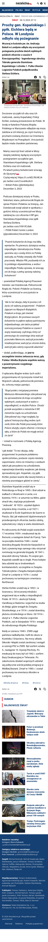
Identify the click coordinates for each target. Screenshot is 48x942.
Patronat (8, 923)
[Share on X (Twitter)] (40, 77)
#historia (36, 683)
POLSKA (19, 10)
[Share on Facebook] (35, 77)
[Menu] (3, 3)
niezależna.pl (6, 16)
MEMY (45, 10)
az (8, 77)
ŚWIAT (27, 10)
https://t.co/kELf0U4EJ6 (30, 177)
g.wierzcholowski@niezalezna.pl (16, 844)
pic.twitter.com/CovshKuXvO (18, 181)
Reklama (19, 923)
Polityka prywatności (34, 923)
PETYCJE (36, 10)
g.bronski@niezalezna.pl (28, 852)
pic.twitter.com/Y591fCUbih (17, 226)
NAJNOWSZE (7, 10)
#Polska (25, 683)
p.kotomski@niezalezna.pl (26, 854)
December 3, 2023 (12, 188)
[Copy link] (44, 77)
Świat (17, 16)
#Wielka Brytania (11, 683)
